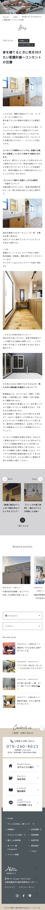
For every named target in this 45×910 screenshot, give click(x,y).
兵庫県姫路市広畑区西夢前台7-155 (19, 882)
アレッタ (6, 17)
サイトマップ (10, 887)
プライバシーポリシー (27, 887)
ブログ (15, 17)
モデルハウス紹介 (15, 835)
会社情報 (35, 829)
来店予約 (35, 840)
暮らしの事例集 (14, 840)
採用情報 (35, 835)
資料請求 (35, 845)
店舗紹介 (11, 829)
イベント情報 (13, 854)
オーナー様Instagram (12, 847)
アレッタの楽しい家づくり (18, 824)
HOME (10, 818)
